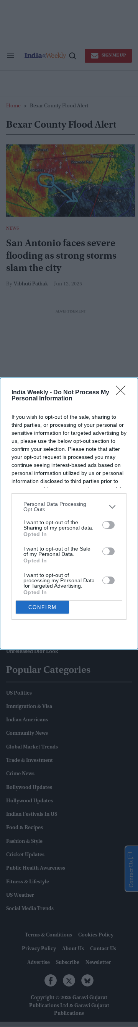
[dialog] (69, 513)
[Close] (123, 393)
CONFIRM (42, 607)
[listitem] (69, 506)
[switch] (108, 525)
